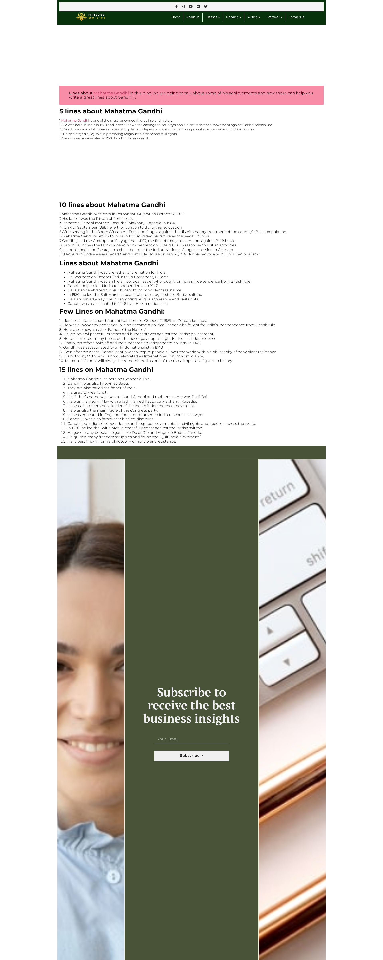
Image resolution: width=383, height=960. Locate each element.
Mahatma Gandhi (111, 93)
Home (176, 17)
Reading (232, 17)
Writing (252, 17)
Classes (212, 17)
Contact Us (296, 17)
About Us (192, 17)
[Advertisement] (177, 54)
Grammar (273, 17)
